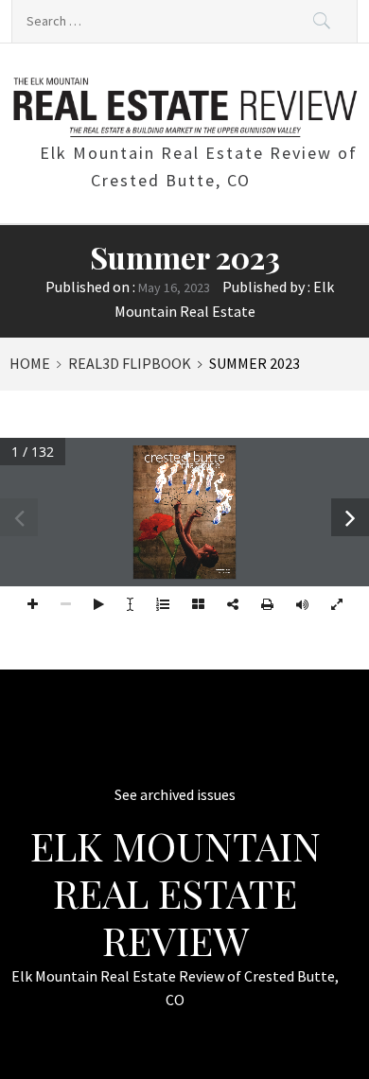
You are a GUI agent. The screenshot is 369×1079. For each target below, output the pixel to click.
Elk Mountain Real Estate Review (175, 893)
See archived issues (175, 794)
